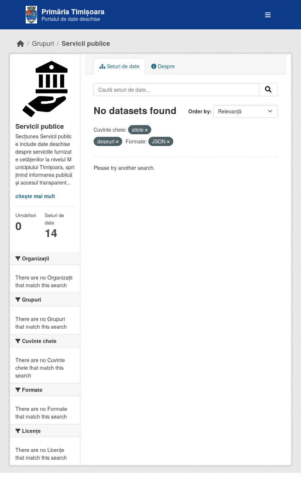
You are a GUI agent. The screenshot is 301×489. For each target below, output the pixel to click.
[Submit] (268, 89)
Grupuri (43, 43)
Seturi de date (122, 66)
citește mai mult (35, 196)
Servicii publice (86, 43)
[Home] (20, 43)
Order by (199, 111)
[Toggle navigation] (267, 15)
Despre (165, 66)
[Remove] (146, 130)
